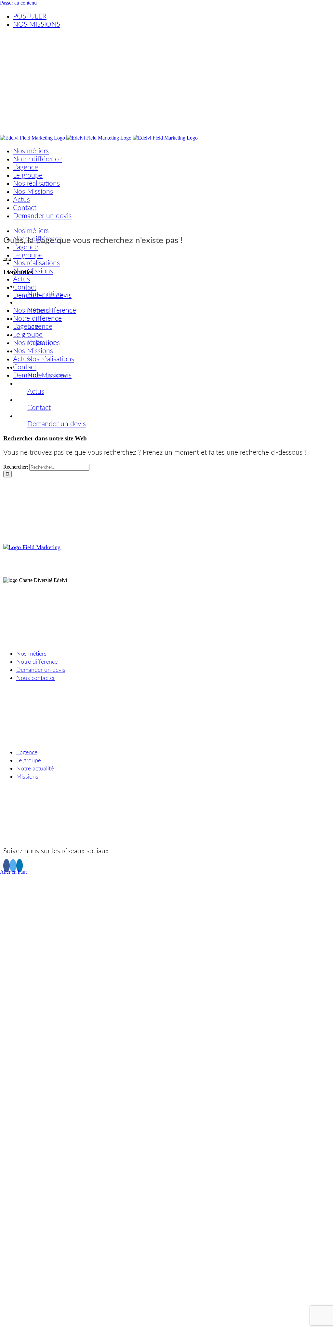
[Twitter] (13, 865)
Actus (35, 391)
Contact (39, 407)
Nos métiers (45, 294)
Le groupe (42, 342)
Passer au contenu (18, 3)
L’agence (39, 326)
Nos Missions (47, 375)
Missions (27, 777)
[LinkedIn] (19, 865)
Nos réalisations (50, 359)
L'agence (26, 753)
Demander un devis (56, 424)
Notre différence (51, 310)
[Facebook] (6, 865)
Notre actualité (35, 769)
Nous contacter (35, 678)
